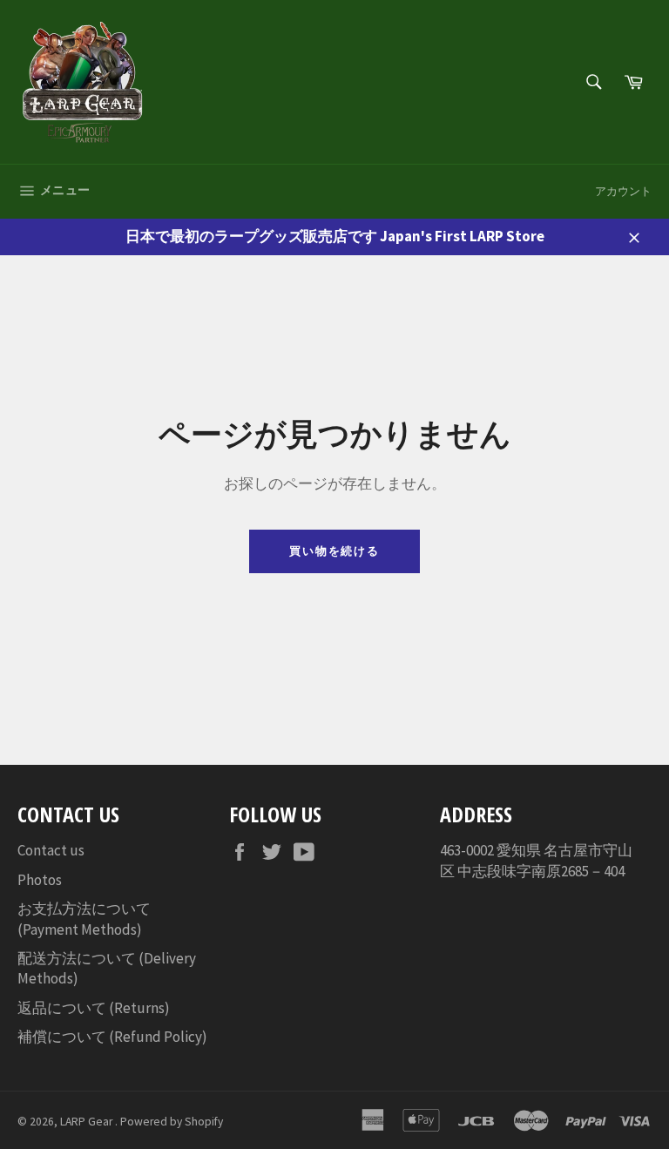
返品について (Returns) (93, 1007)
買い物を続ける (335, 551)
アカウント (623, 191)
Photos (39, 879)
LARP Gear (87, 1121)
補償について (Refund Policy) (112, 1036)
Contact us (50, 850)
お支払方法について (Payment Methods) (84, 918)
